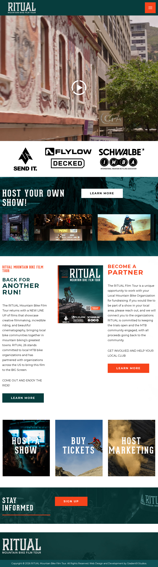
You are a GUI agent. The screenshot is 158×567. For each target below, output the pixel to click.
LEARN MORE (102, 193)
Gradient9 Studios (136, 563)
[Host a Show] (26, 448)
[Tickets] (78, 448)
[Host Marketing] (131, 448)
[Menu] (150, 7)
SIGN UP (71, 501)
